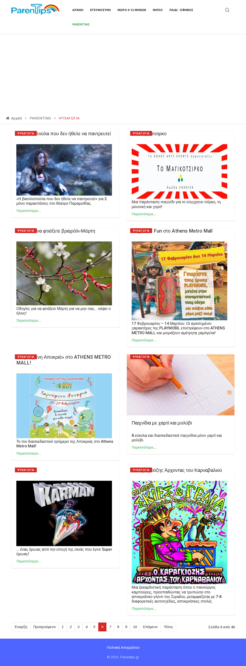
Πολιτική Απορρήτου (123, 647)
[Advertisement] (123, 69)
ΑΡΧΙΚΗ (77, 10)
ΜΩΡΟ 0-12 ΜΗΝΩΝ (131, 10)
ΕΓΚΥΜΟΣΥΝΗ (100, 10)
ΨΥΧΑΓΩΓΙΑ (25, 133)
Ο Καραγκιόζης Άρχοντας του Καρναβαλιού (177, 470)
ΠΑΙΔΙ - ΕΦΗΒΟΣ (181, 10)
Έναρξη (20, 627)
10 (135, 627)
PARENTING (81, 24)
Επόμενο (150, 627)
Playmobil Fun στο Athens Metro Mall (172, 231)
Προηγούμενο (44, 627)
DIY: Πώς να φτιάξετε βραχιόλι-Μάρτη (55, 231)
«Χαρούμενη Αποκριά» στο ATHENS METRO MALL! (63, 360)
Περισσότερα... (28, 211)
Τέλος (168, 627)
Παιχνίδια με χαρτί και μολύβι (162, 422)
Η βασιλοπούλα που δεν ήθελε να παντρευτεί (63, 133)
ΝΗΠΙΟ (158, 10)
